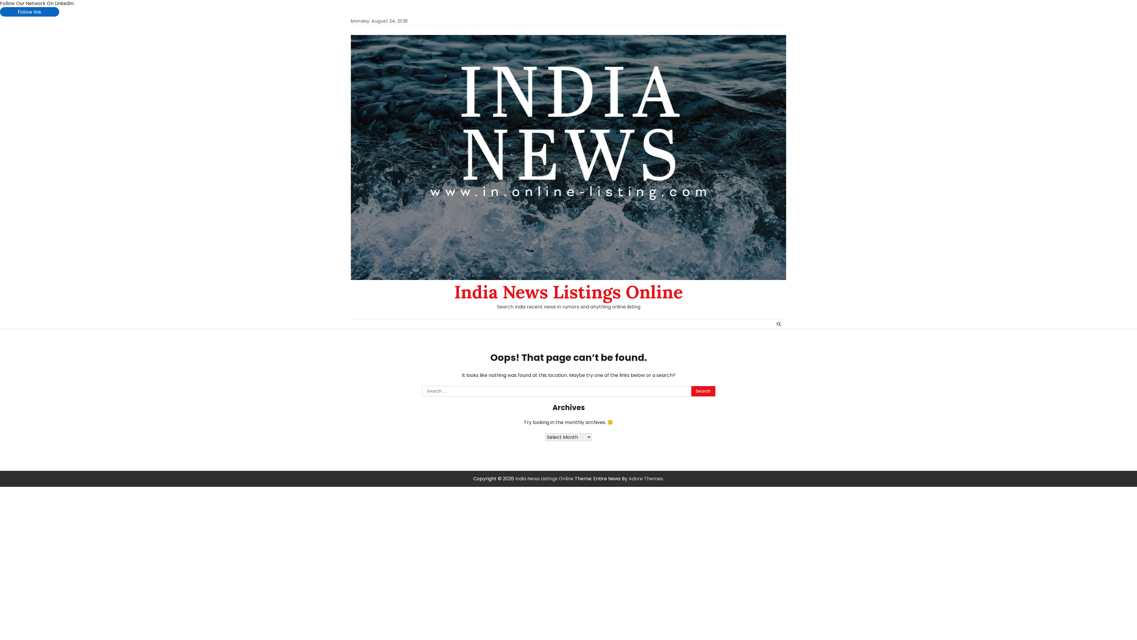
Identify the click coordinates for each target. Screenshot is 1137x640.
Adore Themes (646, 478)
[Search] (778, 324)
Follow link (29, 12)
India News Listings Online (568, 292)
